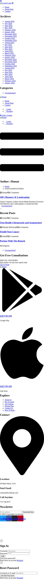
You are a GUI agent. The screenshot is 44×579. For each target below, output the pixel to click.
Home (7, 186)
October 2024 (10, 64)
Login (8, 109)
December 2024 (11, 60)
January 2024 (10, 83)
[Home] (3, 97)
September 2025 (11, 40)
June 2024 (8, 72)
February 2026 (10, 30)
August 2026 (9, 21)
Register (20, 560)
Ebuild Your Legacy (9, 231)
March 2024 (9, 79)
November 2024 (11, 62)
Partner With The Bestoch (12, 241)
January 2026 (10, 32)
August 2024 (9, 68)
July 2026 (8, 24)
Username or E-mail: (7, 573)
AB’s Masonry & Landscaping (14, 197)
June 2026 (8, 26)
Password (3, 553)
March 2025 (9, 53)
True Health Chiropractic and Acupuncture (21, 222)
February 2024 (10, 81)
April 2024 (9, 77)
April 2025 (9, 51)
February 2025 (10, 55)
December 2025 (11, 34)
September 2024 (11, 66)
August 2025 (9, 43)
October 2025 (10, 38)
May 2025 (8, 49)
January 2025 (10, 57)
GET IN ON (6, 316)
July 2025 (8, 45)
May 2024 (8, 74)
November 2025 (11, 36)
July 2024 (8, 70)
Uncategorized (10, 93)
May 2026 (8, 28)
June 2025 (8, 47)
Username (4, 551)
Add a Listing (7, 115)
